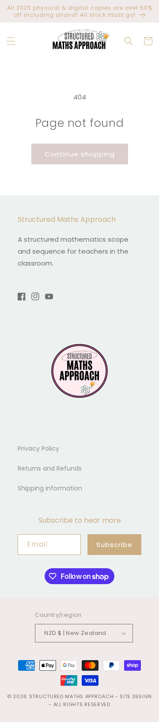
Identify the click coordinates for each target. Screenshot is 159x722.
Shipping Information (50, 488)
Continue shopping (80, 154)
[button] (11, 41)
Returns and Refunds (50, 468)
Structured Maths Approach (71, 696)
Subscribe (114, 544)
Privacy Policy (38, 448)
